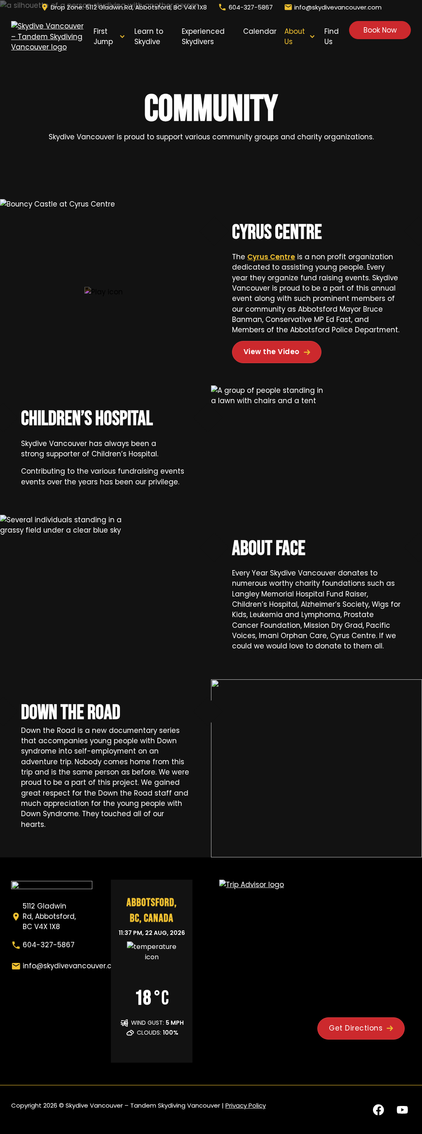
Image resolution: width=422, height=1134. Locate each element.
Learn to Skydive (148, 36)
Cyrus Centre (271, 257)
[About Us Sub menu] (312, 36)
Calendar (260, 31)
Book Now (380, 30)
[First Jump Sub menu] (122, 36)
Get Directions (355, 1028)
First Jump (103, 36)
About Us (294, 36)
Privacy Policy (245, 1105)
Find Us (331, 36)
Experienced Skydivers (203, 36)
